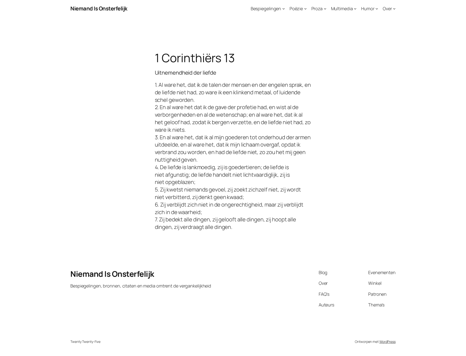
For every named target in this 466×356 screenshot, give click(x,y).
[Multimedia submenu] (355, 8)
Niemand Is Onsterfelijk (98, 8)
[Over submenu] (394, 8)
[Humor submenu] (376, 8)
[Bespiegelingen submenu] (283, 8)
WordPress (387, 341)
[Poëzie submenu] (305, 8)
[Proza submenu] (325, 8)
